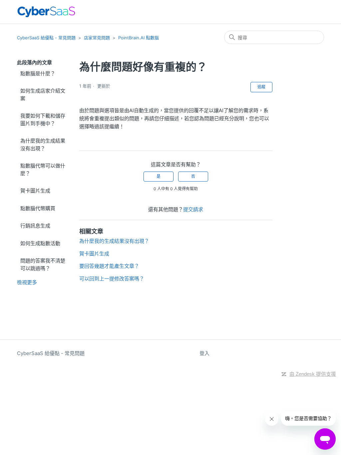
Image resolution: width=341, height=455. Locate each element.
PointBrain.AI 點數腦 (138, 37)
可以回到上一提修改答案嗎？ (111, 278)
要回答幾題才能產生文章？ (109, 266)
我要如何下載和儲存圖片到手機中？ (42, 120)
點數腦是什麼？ (37, 73)
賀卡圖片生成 (35, 191)
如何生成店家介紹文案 (42, 95)
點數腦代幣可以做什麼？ (42, 170)
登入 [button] (204, 353)
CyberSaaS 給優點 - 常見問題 (46, 37)
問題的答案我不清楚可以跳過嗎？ (42, 264)
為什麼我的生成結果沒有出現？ (42, 145)
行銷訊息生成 (35, 226)
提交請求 (193, 209)
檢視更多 (27, 282)
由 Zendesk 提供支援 (312, 374)
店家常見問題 (97, 37)
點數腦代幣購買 (37, 208)
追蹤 (261, 86)
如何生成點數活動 (40, 243)
